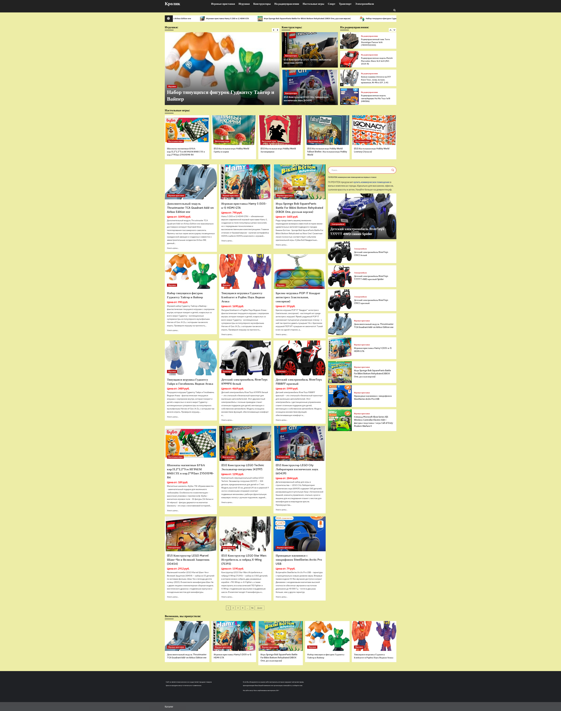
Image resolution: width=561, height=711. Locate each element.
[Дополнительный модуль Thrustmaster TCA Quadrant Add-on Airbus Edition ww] (191, 181)
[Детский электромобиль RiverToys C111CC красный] (340, 300)
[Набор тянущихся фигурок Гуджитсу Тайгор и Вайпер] (191, 271)
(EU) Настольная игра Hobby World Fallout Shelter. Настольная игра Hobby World (327, 151)
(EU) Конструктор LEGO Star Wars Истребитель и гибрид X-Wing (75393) (243, 559)
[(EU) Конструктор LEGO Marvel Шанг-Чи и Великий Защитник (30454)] (191, 533)
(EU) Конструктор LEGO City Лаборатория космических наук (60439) (297, 469)
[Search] (394, 10)
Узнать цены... (173, 248)
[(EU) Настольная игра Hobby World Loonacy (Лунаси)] (374, 130)
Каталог (169, 706)
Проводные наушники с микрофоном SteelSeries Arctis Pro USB (299, 559)
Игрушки (244, 3)
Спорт (331, 3)
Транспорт (345, 3)
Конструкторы (262, 3)
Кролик (172, 3)
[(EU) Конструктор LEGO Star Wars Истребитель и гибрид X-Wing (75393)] (245, 533)
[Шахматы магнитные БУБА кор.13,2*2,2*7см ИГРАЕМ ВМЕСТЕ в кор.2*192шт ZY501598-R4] (187, 130)
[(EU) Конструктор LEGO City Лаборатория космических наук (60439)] (310, 87)
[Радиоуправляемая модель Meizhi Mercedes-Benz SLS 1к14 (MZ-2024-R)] (349, 40)
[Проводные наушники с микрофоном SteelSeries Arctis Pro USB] (299, 533)
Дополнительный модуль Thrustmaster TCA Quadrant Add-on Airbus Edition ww (190, 208)
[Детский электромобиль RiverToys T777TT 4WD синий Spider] (362, 216)
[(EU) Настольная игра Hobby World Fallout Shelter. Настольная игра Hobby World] (327, 130)
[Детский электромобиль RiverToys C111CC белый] (340, 252)
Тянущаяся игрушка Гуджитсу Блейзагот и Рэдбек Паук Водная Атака (399, 18)
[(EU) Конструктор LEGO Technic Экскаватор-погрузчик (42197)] (310, 50)
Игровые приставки (223, 3)
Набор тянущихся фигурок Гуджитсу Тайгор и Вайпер (325, 18)
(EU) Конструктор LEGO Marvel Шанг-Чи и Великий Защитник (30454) (188, 559)
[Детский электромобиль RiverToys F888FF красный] (299, 358)
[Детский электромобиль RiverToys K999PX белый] (245, 358)
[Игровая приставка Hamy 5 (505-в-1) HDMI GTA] (245, 181)
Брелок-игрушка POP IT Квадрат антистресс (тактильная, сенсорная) (298, 297)
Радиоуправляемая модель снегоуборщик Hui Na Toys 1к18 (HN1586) (375, 79)
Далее (259, 608)
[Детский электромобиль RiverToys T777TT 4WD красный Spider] (340, 276)
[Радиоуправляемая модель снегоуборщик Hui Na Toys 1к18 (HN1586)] (349, 78)
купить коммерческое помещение (372, 182)
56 (252, 608)
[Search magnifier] (393, 170)
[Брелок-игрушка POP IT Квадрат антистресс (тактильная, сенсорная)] (299, 271)
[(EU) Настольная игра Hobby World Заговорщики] (280, 130)
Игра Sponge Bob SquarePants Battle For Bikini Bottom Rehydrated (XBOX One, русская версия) (242, 18)
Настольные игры (313, 3)
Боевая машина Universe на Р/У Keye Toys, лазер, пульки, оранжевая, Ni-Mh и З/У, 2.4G (376, 61)
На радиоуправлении (286, 3)
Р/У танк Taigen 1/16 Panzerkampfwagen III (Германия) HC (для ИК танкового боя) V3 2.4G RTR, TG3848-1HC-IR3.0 (377, 98)
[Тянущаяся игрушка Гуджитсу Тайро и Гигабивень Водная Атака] (191, 358)
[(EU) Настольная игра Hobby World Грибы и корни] (234, 130)
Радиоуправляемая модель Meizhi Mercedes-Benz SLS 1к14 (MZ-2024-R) (377, 42)
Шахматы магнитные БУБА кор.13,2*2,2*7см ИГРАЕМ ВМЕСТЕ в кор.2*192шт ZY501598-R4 (186, 151)
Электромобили (364, 3)
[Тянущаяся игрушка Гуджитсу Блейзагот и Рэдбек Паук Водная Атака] (222, 68)
